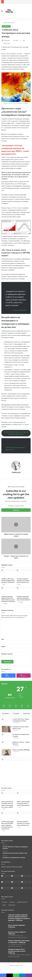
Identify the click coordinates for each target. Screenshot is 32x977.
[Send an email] (10, 40)
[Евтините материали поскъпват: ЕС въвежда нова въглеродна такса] (24, 573)
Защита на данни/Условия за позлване (11, 866)
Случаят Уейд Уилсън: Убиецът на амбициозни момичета (20, 720)
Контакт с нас (18, 965)
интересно (12, 902)
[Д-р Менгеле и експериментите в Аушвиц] (6, 737)
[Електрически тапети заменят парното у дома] (6, 729)
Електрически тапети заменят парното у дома (20, 727)
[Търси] (30, 12)
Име (3, 639)
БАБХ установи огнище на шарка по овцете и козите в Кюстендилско (23, 803)
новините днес (11, 905)
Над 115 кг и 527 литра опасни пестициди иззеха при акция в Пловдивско (8, 580)
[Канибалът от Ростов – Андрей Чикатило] (6, 744)
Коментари (26, 713)
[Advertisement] (21, 9)
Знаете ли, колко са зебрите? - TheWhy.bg (17, 933)
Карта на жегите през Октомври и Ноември (16, 103)
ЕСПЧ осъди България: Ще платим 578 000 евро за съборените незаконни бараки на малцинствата (7, 825)
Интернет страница (7, 654)
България (4, 902)
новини (4, 905)
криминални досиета (22, 902)
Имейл (3, 646)
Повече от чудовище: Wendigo (21, 750)
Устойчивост (11, 22)
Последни (16, 713)
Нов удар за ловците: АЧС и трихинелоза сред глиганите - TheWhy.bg (17, 951)
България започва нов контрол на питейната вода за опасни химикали (23, 598)
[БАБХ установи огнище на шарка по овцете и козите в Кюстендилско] (24, 796)
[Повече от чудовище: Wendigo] (6, 752)
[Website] (16, 475)
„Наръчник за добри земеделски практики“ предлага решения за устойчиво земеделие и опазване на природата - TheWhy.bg (19, 917)
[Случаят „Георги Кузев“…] (26, 884)
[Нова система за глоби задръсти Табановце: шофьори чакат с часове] (6, 890)
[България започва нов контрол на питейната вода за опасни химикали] (24, 591)
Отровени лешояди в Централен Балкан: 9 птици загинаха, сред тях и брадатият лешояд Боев (8, 599)
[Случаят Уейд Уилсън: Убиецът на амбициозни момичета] (6, 721)
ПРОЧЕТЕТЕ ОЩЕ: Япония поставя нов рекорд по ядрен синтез (16, 433)
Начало (5, 22)
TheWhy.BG (7, 40)
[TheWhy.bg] (9, 11)
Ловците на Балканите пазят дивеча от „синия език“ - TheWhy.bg (19, 941)
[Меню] (2, 12)
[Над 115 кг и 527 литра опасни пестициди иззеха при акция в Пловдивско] (8, 573)
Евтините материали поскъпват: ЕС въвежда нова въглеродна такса (23, 580)
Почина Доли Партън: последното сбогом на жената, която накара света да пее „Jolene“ (7, 804)
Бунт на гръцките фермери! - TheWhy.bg (17, 926)
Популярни (5, 713)
